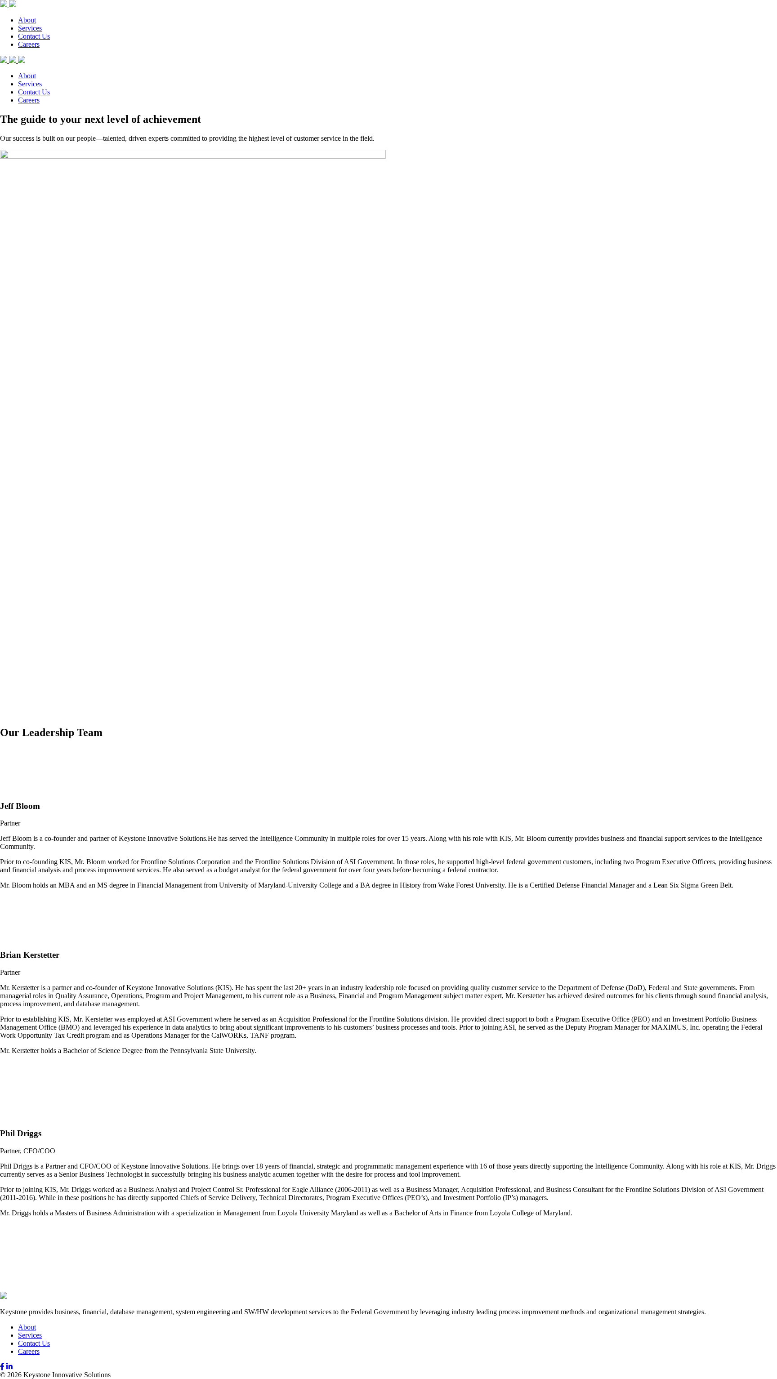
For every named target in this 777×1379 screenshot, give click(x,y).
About (27, 20)
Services (30, 28)
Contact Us (34, 36)
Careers (29, 44)
